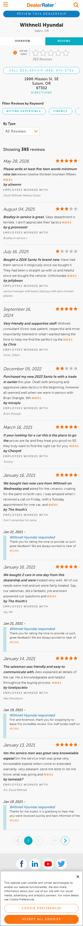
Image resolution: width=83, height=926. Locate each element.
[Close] (78, 876)
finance (60, 111)
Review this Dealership (42, 13)
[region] (41, 898)
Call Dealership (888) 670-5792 (41, 70)
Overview (22, 41)
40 (55, 840)
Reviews (64, 41)
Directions (41, 92)
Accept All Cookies (41, 919)
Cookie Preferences (41, 908)
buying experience (24, 111)
